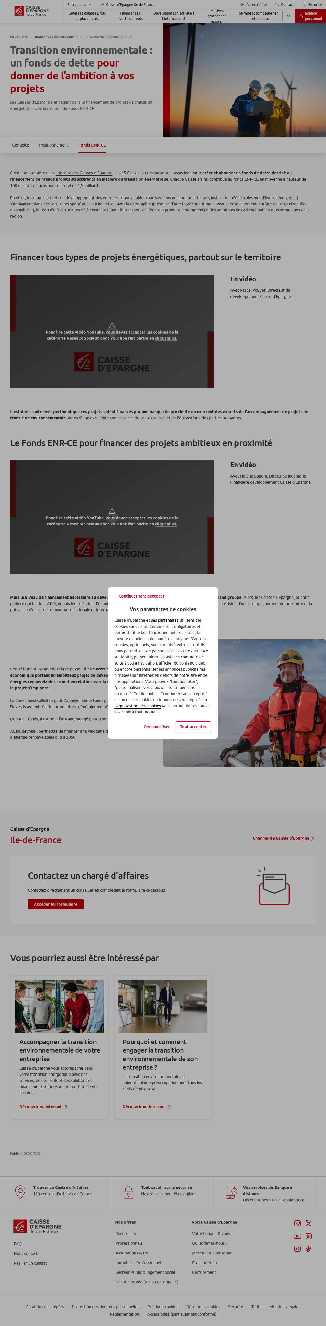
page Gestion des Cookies (137, 706)
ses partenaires (165, 620)
